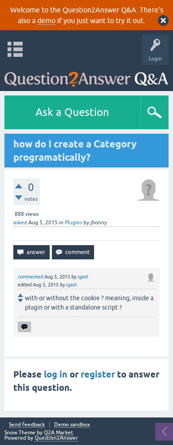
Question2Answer (56, 438)
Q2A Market (58, 432)
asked (20, 222)
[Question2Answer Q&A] (86, 76)
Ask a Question (72, 112)
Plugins (73, 222)
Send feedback (27, 425)
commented (30, 276)
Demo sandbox (72, 425)
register (98, 374)
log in (55, 374)
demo (46, 20)
